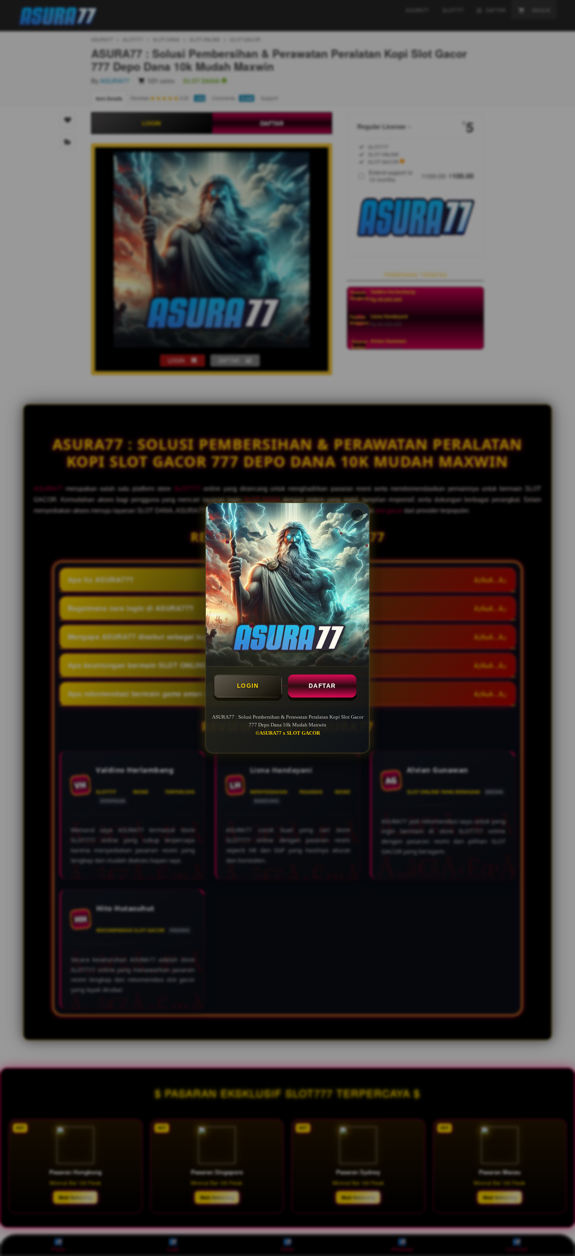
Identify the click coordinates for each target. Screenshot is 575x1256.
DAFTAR (322, 685)
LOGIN (248, 685)
